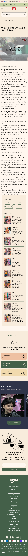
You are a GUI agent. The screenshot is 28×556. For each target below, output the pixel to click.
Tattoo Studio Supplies (14, 530)
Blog (7, 20)
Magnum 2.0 (14, 516)
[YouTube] (17, 537)
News (14, 203)
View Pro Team (14, 422)
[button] (2, 8)
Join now (14, 469)
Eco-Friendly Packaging (14, 514)
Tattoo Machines (14, 528)
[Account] (22, 8)
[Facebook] (13, 537)
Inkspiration (19, 210)
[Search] (24, 14)
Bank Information (14, 495)
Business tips (8, 206)
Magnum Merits (14, 496)
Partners (14, 518)
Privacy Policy (23, 548)
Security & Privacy (14, 512)
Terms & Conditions (14, 510)
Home (3, 20)
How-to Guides (9, 210)
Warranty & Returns (14, 493)
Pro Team (14, 508)
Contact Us (14, 489)
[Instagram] (7, 537)
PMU (14, 532)
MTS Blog (12, 20)
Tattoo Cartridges (14, 524)
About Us (14, 505)
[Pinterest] (20, 537)
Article (20, 203)
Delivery (14, 491)
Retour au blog (15, 335)
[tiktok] (10, 537)
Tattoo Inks (14, 526)
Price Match (14, 498)
